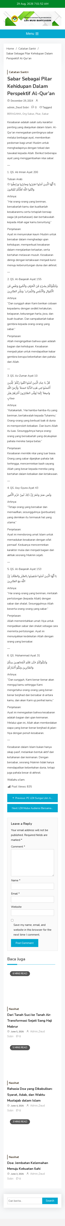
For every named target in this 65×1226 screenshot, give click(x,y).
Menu (30, 33)
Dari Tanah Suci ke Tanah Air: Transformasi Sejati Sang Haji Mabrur (29, 1021)
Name (15, 880)
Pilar (38, 114)
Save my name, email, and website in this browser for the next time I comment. (32, 929)
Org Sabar (28, 114)
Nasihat (14, 1009)
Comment (18, 846)
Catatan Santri (19, 72)
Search (50, 1200)
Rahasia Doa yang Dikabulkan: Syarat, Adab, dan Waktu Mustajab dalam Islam (29, 1095)
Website (16, 907)
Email (15, 893)
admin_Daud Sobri (18, 107)
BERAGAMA (14, 114)
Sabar (45, 114)
